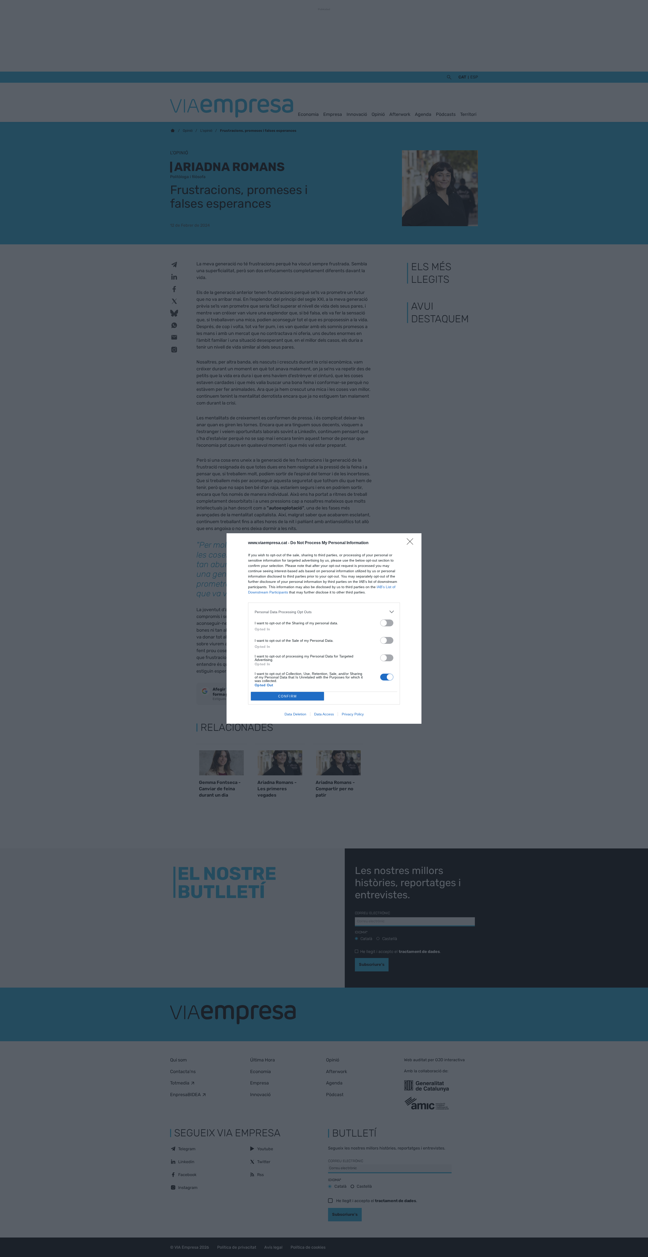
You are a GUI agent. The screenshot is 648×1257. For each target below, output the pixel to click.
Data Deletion (295, 714)
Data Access (324, 714)
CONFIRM (287, 696)
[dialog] (324, 628)
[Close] (411, 543)
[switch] (386, 623)
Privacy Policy (353, 714)
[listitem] (324, 611)
